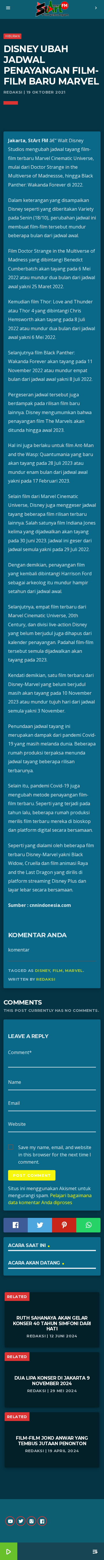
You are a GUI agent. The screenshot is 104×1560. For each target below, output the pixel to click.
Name (14, 1082)
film (58, 970)
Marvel (74, 970)
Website (17, 1124)
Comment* (20, 1052)
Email (14, 1103)
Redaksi (45, 979)
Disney (42, 970)
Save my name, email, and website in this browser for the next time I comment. (54, 1147)
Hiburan (12, 36)
